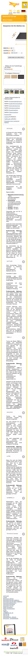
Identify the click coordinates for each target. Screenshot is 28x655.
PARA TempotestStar (9, 608)
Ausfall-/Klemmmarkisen (15, 103)
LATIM (5, 597)
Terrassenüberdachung (15, 101)
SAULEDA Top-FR (8, 606)
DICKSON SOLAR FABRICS (11, 600)
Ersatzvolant (7, 114)
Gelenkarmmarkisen (14, 108)
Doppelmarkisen (13, 110)
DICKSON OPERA (8, 599)
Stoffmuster (7, 119)
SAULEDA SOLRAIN (9, 604)
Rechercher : (8, 69)
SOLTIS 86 (6, 614)
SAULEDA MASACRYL (9, 603)
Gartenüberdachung (14, 106)
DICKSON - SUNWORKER (10, 618)
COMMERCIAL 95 (8, 613)
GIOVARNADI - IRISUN (9, 617)
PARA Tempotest (7, 607)
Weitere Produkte (7, 20)
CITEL (5, 610)
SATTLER (6, 596)
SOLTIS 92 (6, 615)
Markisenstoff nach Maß (9, 16)
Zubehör (6, 116)
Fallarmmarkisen (13, 112)
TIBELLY (5, 611)
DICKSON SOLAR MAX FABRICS (12, 601)
